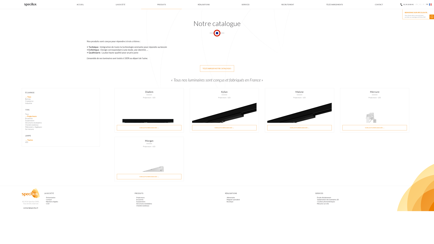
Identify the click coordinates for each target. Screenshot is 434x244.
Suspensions (29, 121)
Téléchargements (334, 5)
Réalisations (204, 5)
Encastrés (29, 118)
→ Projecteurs (31, 116)
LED (26, 142)
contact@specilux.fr (30, 208)
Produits (161, 5)
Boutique (230, 202)
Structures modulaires (33, 123)
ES (420, 4)
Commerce (29, 101)
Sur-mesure (29, 129)
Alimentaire (231, 197)
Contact (379, 5)
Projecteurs (140, 197)
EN (417, 4)
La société (120, 5)
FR (427, 4)
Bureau (28, 99)
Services (245, 5)
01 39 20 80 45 (408, 4)
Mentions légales (52, 202)
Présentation (50, 197)
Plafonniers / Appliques (33, 127)
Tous (27, 114)
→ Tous (28, 97)
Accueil (80, 5)
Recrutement (287, 5)
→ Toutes (29, 140)
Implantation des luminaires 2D (328, 200)
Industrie (28, 103)
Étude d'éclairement (324, 197)
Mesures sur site (323, 204)
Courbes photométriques (326, 202)
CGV (48, 204)
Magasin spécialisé (233, 200)
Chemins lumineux (31, 125)
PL (424, 4)
